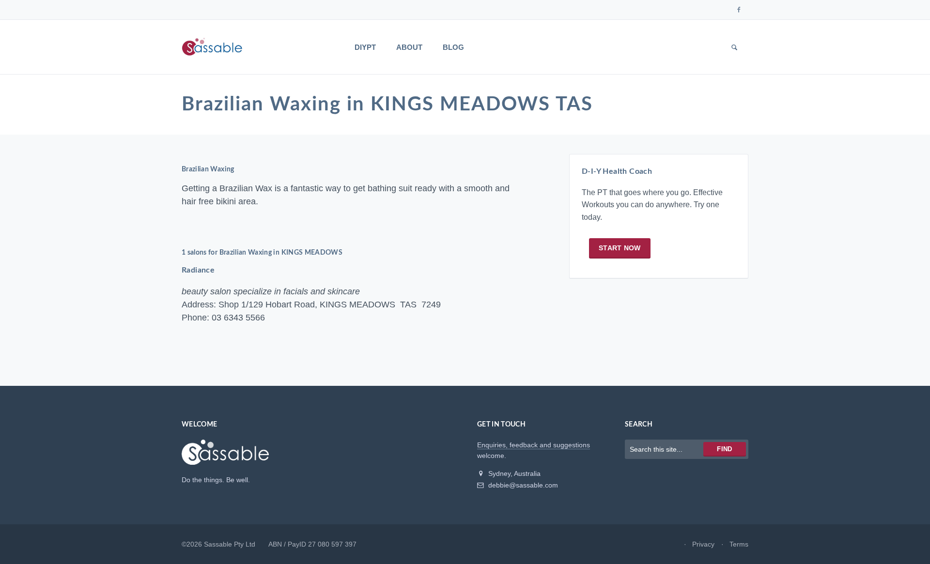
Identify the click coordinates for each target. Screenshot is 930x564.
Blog (453, 47)
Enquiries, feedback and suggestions (533, 445)
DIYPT (365, 47)
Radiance (198, 270)
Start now (620, 248)
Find (724, 449)
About (409, 47)
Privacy (703, 544)
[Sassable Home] (225, 456)
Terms (738, 544)
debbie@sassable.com (522, 485)
